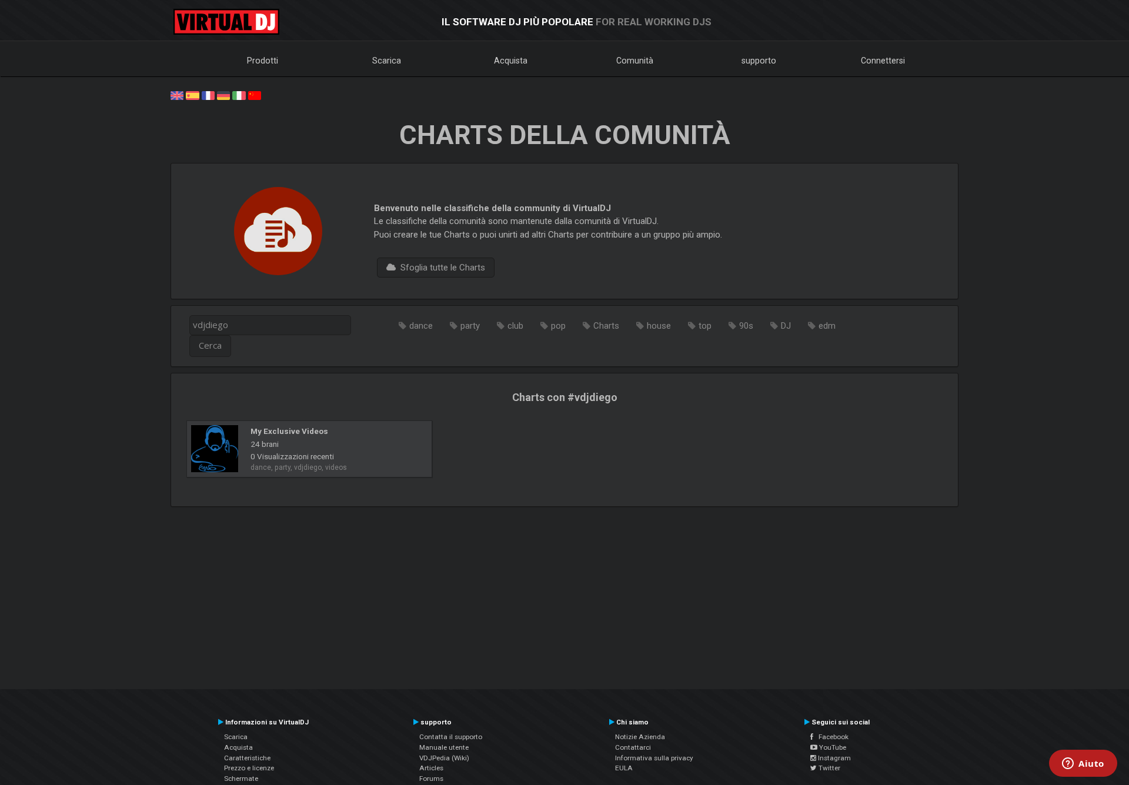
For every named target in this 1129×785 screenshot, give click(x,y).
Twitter (828, 768)
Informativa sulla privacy (654, 758)
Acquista (510, 60)
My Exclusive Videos (289, 431)
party (470, 325)
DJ (786, 325)
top (705, 325)
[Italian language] (238, 94)
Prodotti (262, 60)
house (659, 325)
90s (746, 325)
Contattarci (633, 747)
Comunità (634, 60)
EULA (624, 768)
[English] (177, 94)
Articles (431, 768)
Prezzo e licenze (249, 768)
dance (421, 325)
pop (558, 325)
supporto (758, 60)
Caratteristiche (247, 758)
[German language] (223, 94)
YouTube (831, 747)
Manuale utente (444, 747)
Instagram (833, 758)
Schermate (241, 778)
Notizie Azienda (640, 737)
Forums (431, 778)
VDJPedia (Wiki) (444, 758)
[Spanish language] (192, 94)
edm (827, 325)
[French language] (208, 94)
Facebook (831, 737)
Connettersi (883, 60)
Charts (606, 325)
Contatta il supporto (450, 737)
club (515, 325)
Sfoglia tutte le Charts (440, 267)
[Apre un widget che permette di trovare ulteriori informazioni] (1083, 764)
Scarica (386, 60)
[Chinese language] (254, 94)
